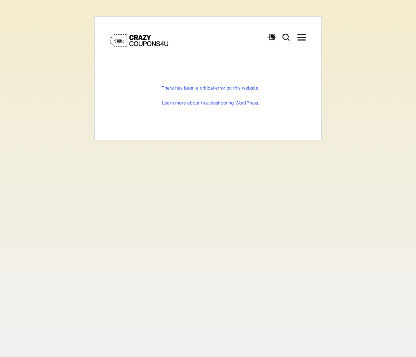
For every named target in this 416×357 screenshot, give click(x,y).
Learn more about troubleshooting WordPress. (210, 102)
